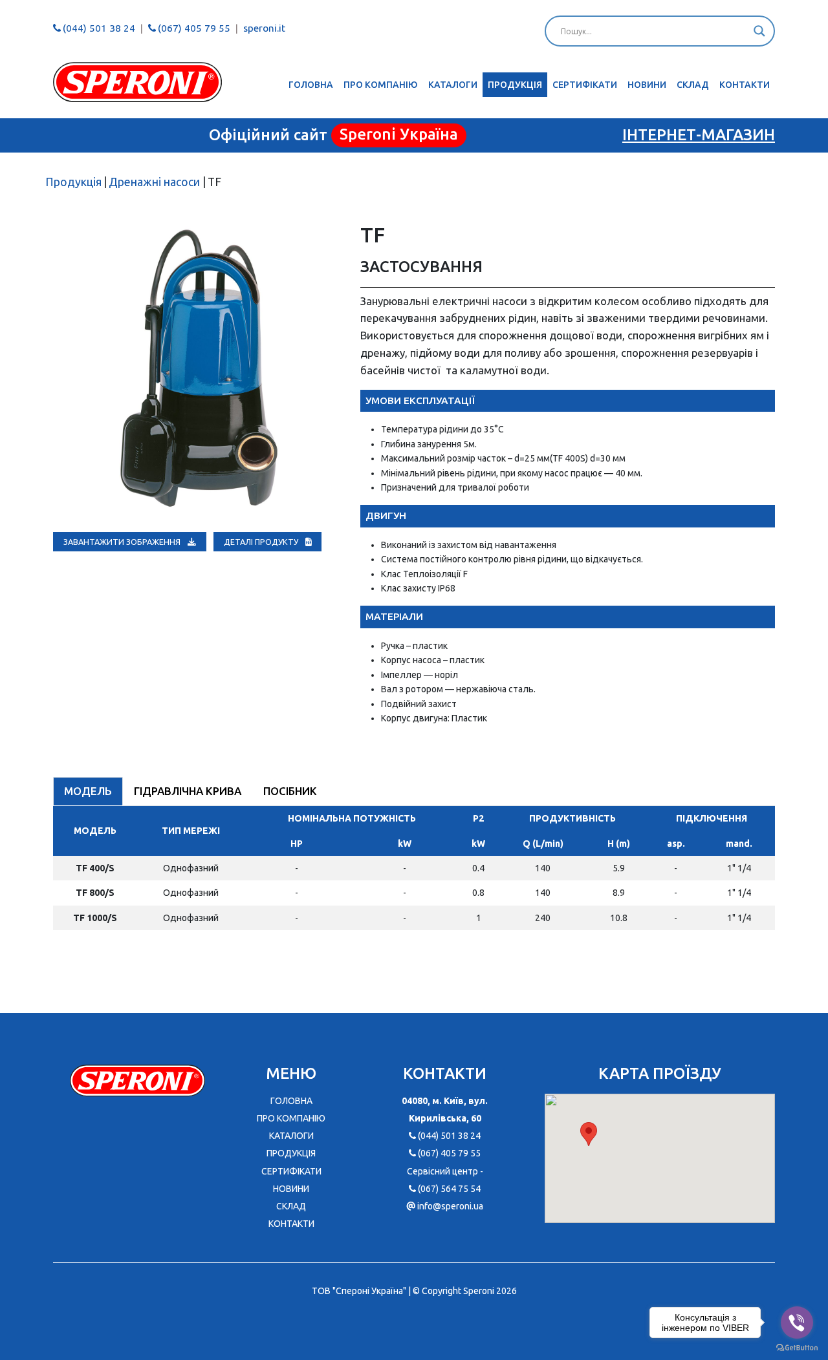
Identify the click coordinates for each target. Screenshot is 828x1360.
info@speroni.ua (450, 1206)
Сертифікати (584, 85)
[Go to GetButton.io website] (797, 1347)
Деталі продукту (262, 541)
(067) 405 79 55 (194, 28)
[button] (588, 1134)
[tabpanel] (414, 873)
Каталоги (452, 85)
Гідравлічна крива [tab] (187, 791)
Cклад (693, 85)
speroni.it (264, 28)
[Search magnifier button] (759, 31)
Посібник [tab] (290, 791)
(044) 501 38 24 (99, 28)
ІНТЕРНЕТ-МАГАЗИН (698, 134)
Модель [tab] (88, 791)
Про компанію (380, 85)
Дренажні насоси (154, 182)
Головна (311, 85)
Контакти (744, 85)
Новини (646, 85)
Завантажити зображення (122, 541)
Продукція (515, 85)
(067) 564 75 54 (449, 1189)
